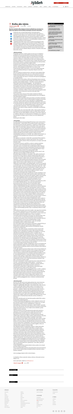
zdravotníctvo (23, 404)
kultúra (25, 6)
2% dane (54, 401)
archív (54, 393)
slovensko (13, 6)
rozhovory (6, 396)
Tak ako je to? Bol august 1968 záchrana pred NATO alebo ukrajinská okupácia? (55, 47)
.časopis (22, 26)
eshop (50, 6)
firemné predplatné (40, 399)
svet (5, 393)
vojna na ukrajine (40, 392)
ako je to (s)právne (24, 400)
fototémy (22, 397)
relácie (41, 6)
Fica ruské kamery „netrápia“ (54, 50)
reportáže (6, 397)
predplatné (39, 397)
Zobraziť (14, 369)
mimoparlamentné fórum (25, 403)
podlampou (7, 401)
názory (6, 394)
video (21, 399)
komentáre (23, 401)
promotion (39, 405)
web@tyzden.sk (29, 360)
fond (53, 400)
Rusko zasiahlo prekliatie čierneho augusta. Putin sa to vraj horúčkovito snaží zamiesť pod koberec (55, 33)
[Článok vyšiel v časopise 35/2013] (10, 24)
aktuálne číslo (7, 6)
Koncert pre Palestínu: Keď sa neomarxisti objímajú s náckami (54, 29)
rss (37, 407)
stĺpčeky (22, 393)
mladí (22, 407)
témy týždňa (7, 400)
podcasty (45, 6)
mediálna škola (39, 404)
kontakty (54, 404)
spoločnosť (30, 6)
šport (22, 396)
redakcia (54, 399)
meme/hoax (23, 405)
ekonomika (7, 399)
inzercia (54, 403)
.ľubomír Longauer (13, 26)
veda (21, 394)
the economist (19, 6)
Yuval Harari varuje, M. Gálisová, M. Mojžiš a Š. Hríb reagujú (55, 43)
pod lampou (36, 6)
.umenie (29, 26)
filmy (38, 403)
